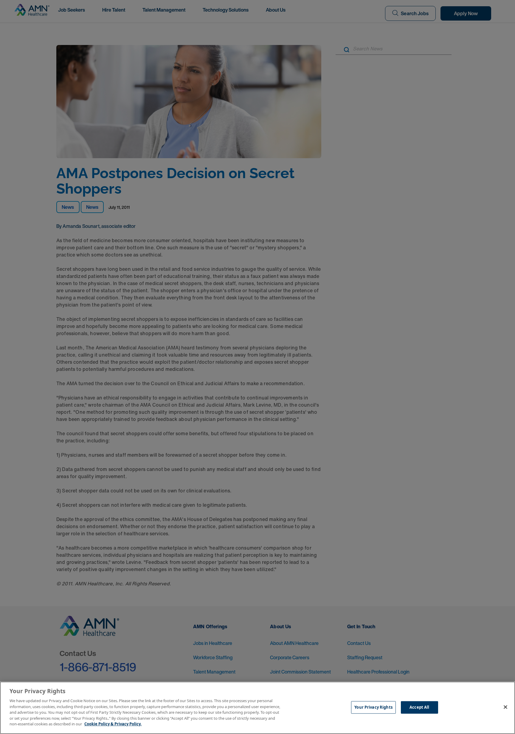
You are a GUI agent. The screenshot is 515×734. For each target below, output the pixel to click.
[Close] (505, 707)
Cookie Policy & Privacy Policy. (113, 724)
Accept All (419, 707)
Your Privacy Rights (373, 707)
